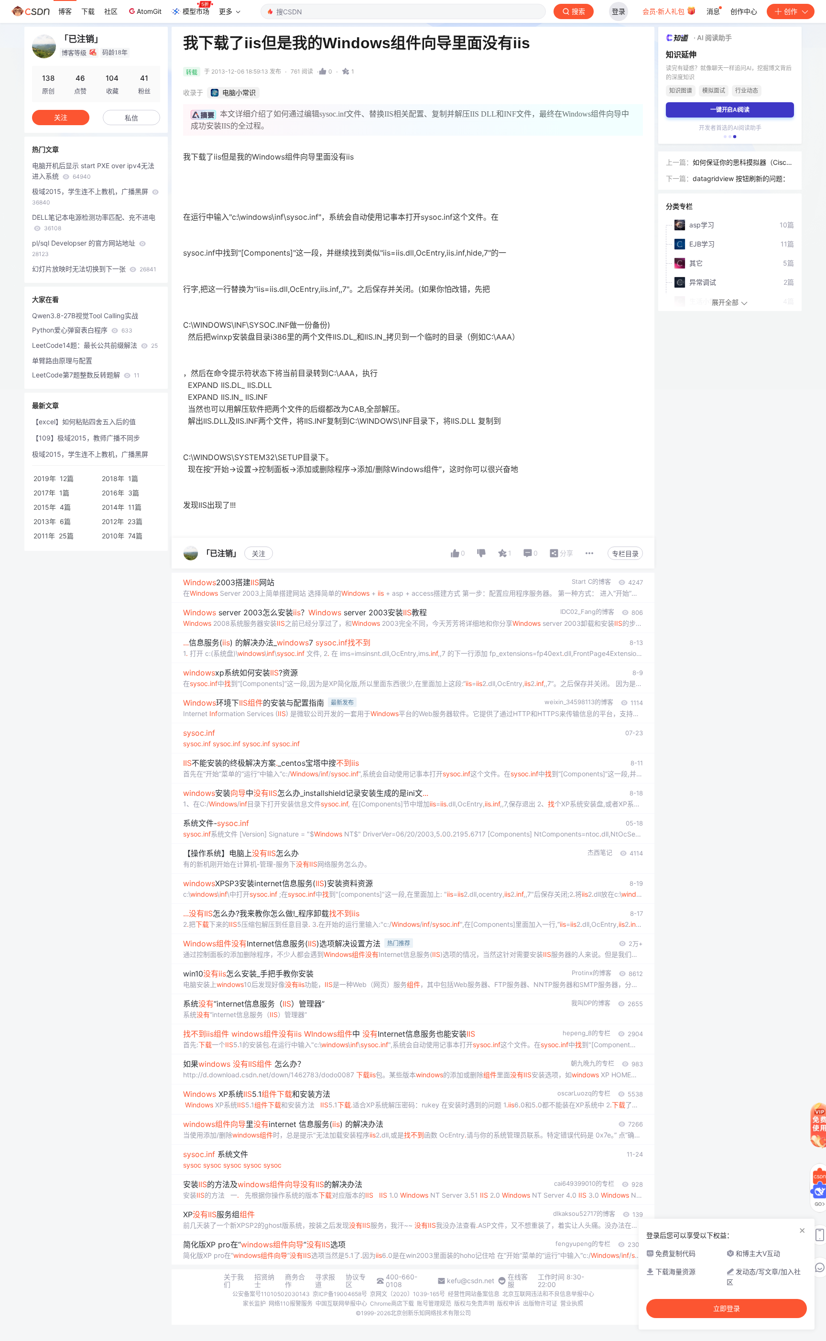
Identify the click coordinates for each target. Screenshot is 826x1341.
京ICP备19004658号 (340, 1294)
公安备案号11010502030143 (271, 1294)
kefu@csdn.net (470, 1281)
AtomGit (149, 11)
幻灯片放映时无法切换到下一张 (94, 269)
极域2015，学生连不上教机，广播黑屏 (91, 196)
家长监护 (254, 1303)
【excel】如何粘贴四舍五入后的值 (84, 422)
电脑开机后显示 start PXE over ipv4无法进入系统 (93, 170)
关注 (258, 553)
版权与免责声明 (474, 1303)
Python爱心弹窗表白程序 (82, 330)
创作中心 (743, 11)
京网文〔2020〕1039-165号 (407, 1294)
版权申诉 (508, 1303)
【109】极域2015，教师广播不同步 (86, 438)
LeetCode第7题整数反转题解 (86, 375)
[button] (725, 136)
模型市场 (196, 11)
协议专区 (356, 1280)
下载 (88, 11)
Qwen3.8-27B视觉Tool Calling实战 (85, 315)
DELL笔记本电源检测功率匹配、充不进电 (93, 222)
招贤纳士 (264, 1280)
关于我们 (234, 1280)
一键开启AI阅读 (730, 109)
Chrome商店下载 (392, 1303)
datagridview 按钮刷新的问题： (741, 178)
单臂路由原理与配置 (62, 360)
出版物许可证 (540, 1303)
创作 (790, 11)
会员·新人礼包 (664, 11)
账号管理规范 (434, 1303)
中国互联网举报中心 (341, 1303)
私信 (131, 118)
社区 (111, 11)
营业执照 (571, 1303)
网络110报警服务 (291, 1303)
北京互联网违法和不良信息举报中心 (548, 1294)
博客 (65, 11)
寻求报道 (325, 1280)
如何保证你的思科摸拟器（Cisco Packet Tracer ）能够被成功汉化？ (741, 163)
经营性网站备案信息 (474, 1294)
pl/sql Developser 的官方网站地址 (84, 248)
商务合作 (295, 1280)
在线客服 (518, 1280)
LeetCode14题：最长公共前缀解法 (95, 345)
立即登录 (726, 1308)
